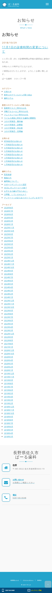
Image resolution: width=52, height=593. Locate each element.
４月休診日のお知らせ (13, 154)
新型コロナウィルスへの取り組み (18, 95)
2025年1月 (8, 257)
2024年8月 (8, 274)
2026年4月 (8, 217)
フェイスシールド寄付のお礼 (16, 114)
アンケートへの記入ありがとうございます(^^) (23, 197)
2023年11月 (9, 304)
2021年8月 (8, 343)
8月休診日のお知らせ (13, 141)
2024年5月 (8, 284)
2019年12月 (9, 373)
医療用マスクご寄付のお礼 (15, 108)
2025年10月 (9, 231)
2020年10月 (9, 353)
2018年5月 (8, 430)
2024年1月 (8, 297)
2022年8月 (8, 340)
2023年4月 (8, 327)
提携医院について (15, 580)
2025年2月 (8, 254)
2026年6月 (8, 214)
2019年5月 (8, 393)
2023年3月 (8, 330)
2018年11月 (9, 410)
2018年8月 (8, 420)
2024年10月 (9, 267)
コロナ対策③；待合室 (13, 128)
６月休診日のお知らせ (13, 148)
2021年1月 (8, 347)
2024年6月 (8, 280)
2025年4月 (8, 247)
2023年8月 (8, 314)
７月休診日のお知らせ (13, 144)
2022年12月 (9, 333)
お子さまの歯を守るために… (16, 191)
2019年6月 (8, 390)
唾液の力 (7, 178)
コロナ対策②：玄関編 (13, 131)
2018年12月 (9, 406)
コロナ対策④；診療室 (13, 124)
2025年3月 (8, 251)
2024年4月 (8, 287)
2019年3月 (8, 400)
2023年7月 (8, 317)
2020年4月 (8, 360)
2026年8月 (8, 207)
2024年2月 (8, 294)
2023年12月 (9, 300)
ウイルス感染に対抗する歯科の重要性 (20, 118)
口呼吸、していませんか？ (15, 194)
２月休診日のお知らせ (13, 161)
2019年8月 (8, 383)
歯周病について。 (11, 181)
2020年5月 (8, 357)
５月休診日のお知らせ (13, 151)
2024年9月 (8, 270)
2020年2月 (8, 367)
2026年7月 (8, 211)
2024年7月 (8, 277)
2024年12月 (9, 260)
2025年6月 (8, 241)
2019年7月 (8, 387)
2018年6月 (8, 426)
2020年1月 (8, 370)
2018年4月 (8, 433)
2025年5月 (8, 244)
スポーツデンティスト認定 (15, 184)
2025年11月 (9, 227)
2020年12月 (9, 350)
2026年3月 (8, 221)
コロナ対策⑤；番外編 (13, 121)
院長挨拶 (7, 174)
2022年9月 (8, 337)
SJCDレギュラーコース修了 (15, 188)
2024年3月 (8, 290)
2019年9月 (8, 380)
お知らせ (10, 34)
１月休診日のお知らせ (13, 164)
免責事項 (39, 580)
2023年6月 (8, 320)
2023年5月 (8, 324)
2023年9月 (8, 310)
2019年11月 (9, 377)
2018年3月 (8, 436)
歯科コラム (8, 98)
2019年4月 (8, 396)
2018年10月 (9, 413)
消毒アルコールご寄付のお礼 (16, 111)
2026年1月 (8, 224)
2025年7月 (8, 237)
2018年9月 (8, 416)
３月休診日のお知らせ (13, 158)
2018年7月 (8, 423)
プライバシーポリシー (28, 580)
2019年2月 (8, 403)
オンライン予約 (36, 590)
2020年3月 (8, 363)
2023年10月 (9, 307)
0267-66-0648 (9, 590)
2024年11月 (9, 264)
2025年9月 (8, 234)
